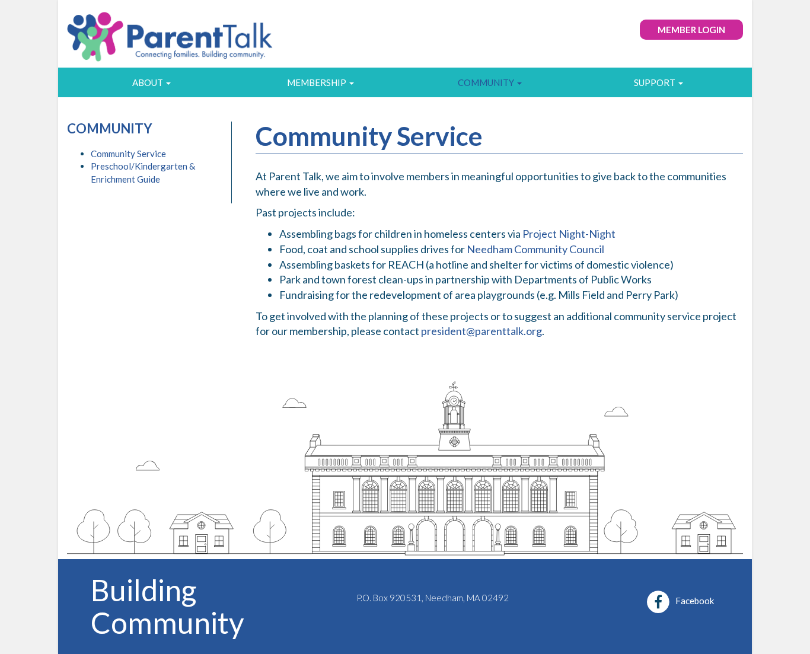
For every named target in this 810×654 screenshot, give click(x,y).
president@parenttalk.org (481, 330)
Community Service (128, 153)
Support (655, 82)
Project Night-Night (569, 233)
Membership (317, 82)
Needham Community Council (535, 249)
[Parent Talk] (171, 32)
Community (487, 82)
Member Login (691, 29)
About (148, 82)
